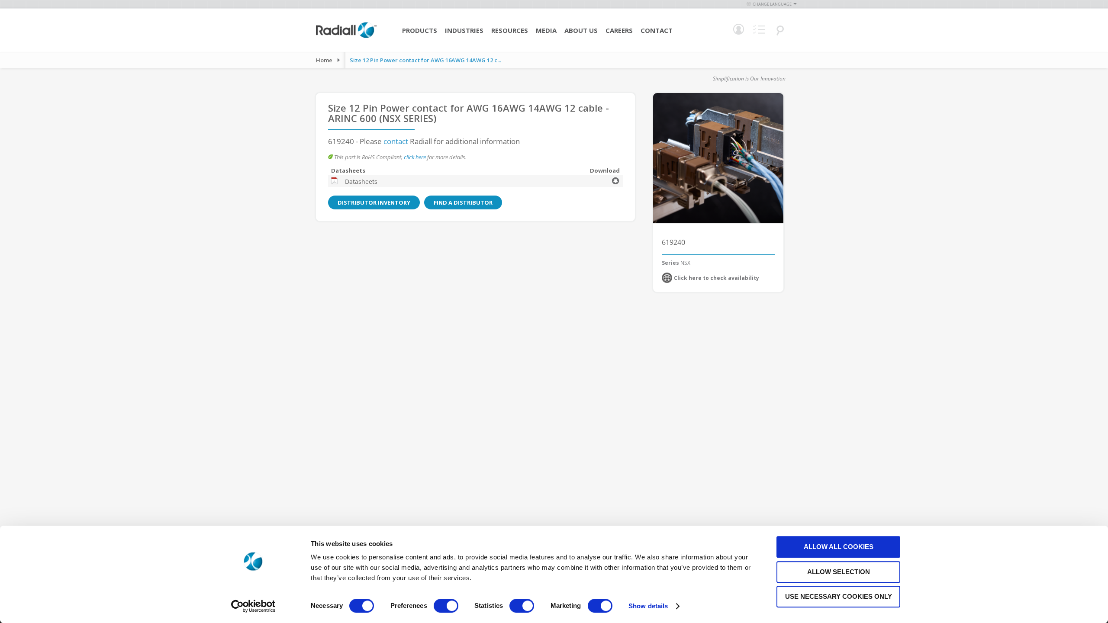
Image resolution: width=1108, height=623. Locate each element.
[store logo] (346, 37)
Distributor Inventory (374, 202)
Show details (648, 606)
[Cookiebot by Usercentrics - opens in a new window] (253, 606)
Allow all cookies (838, 546)
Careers (619, 30)
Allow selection (838, 571)
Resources (509, 30)
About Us (581, 30)
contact (395, 141)
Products (419, 30)
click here (415, 157)
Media (546, 30)
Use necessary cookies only (838, 596)
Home (324, 60)
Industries (464, 30)
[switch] (446, 606)
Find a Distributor (463, 202)
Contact (657, 30)
